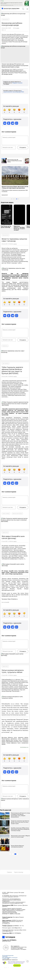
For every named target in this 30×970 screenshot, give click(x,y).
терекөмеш (5, 346)
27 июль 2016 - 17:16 (6, 541)
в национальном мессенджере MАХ (13, 91)
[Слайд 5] (18, 199)
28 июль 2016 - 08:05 (6, 28)
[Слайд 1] (11, 199)
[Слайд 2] (13, 199)
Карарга (17, 965)
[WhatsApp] (16, 123)
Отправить (23, 147)
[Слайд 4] (16, 199)
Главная (9, 872)
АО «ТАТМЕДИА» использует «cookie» (9, 958)
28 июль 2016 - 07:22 (6, 244)
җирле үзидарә (6, 513)
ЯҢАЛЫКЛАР (6, 19)
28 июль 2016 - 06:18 (6, 376)
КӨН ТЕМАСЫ (6, 363)
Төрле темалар (18, 872)
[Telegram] (12, 123)
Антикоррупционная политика (7, 956)
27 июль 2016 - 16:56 (6, 675)
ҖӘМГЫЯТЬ (5, 532)
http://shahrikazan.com (24, 747)
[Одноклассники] (8, 123)
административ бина (17, 513)
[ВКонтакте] (4, 123)
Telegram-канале (17, 83)
